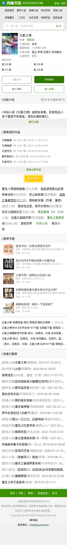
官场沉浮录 (22, 451)
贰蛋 (28, 482)
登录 (56, 3)
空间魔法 (56, 52)
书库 (20, 493)
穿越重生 (9, 17)
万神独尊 (7, 140)
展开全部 (34, 121)
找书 (63, 3)
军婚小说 (8, 400)
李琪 (40, 52)
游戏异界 (26, 223)
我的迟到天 (10, 394)
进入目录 (49, 89)
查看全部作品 (33, 169)
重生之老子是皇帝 (13, 482)
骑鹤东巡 (36, 451)
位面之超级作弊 (27, 218)
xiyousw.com (32, 3)
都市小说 (21, 10)
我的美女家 (23, 400)
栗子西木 (55, 381)
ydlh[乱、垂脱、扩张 (27, 375)
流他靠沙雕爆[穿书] (31, 381)
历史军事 (8, 425)
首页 (12, 493)
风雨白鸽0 (36, 407)
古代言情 (33, 17)
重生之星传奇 (25, 425)
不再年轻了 (27, 394)
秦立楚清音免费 (25, 438)
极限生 (7, 375)
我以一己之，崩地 (28, 419)
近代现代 (8, 369)
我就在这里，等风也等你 (40, 206)
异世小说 (42, 223)
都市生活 (8, 388)
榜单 (30, 493)
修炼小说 (8, 362)
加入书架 (16, 89)
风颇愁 (26, 369)
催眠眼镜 (20, 476)
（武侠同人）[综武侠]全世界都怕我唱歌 (40, 470)
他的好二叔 (37, 388)
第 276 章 (38, 69)
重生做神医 (22, 407)
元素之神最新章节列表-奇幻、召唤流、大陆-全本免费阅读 (34, 333)
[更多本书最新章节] (53, 100)
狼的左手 (33, 476)
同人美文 (8, 470)
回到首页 (9, 10)
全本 (34, 44)
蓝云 (34, 52)
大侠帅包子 (49, 463)
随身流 (7, 419)
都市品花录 (22, 388)
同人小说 (8, 457)
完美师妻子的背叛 (15, 444)
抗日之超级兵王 (18, 212)
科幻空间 (45, 10)
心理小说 (8, 476)
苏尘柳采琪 (43, 195)
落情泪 (30, 39)
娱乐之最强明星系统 (28, 463)
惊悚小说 (33, 10)
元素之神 (20, 362)
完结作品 (45, 17)
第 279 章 (6, 64)
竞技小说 (57, 10)
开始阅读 (49, 79)
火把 (18, 369)
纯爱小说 (8, 438)
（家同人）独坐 (26, 457)
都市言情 (8, 381)
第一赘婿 (42, 438)
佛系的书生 (52, 419)
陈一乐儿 (34, 444)
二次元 (21, 17)
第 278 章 (38, 64)
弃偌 (42, 457)
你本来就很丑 (41, 400)
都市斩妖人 (8, 156)
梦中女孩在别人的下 (16, 413)
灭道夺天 (7, 151)
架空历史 (8, 451)
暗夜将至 (20, 432)
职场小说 (8, 407)
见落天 (47, 52)
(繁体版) (33, 520)
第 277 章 (6, 69)
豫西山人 (42, 425)
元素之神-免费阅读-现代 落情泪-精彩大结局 (26, 322)
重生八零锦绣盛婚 (20, 189)
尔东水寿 (33, 432)
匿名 (34, 413)
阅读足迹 (57, 17)
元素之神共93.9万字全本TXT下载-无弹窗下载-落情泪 (31, 327)
